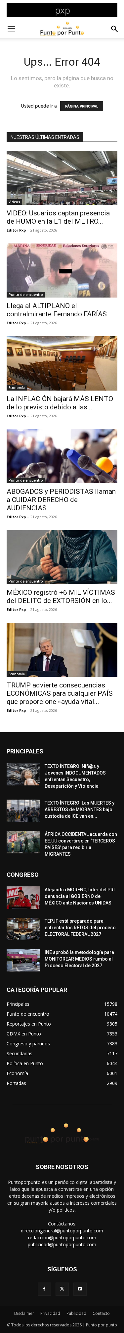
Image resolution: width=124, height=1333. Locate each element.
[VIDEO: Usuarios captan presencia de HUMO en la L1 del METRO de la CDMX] (62, 178)
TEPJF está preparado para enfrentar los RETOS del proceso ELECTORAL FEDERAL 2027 (80, 927)
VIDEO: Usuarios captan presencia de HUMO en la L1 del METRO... (58, 217)
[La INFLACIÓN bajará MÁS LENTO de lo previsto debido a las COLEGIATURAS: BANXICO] (62, 363)
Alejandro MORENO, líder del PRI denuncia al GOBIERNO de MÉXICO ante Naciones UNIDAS (80, 896)
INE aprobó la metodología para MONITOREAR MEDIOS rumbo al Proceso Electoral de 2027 (79, 959)
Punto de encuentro (26, 294)
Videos (14, 202)
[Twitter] (62, 1289)
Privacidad (50, 1313)
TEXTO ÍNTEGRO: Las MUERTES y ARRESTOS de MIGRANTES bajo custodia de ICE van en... (79, 809)
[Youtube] (80, 1289)
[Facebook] (44, 1289)
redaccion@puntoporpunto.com (62, 1237)
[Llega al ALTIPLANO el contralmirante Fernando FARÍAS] (62, 270)
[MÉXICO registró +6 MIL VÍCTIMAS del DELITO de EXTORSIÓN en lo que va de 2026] (62, 557)
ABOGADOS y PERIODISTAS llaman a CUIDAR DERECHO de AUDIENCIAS (61, 500)
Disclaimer (24, 1313)
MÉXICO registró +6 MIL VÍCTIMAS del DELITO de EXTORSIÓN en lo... (61, 596)
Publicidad (76, 1313)
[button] (11, 29)
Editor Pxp (16, 230)
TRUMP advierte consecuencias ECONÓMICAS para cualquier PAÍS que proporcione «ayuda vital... (60, 693)
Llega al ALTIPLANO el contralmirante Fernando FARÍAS (57, 310)
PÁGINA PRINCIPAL (81, 106)
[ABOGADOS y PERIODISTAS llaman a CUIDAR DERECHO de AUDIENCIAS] (62, 456)
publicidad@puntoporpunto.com (62, 1244)
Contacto (101, 1313)
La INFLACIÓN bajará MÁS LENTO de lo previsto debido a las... (60, 403)
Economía (17, 387)
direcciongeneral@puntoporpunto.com (62, 1230)
